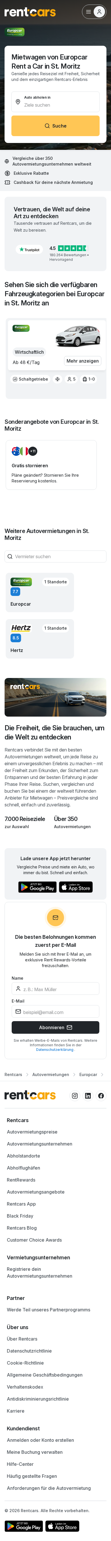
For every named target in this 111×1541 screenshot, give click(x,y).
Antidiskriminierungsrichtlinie (38, 1399)
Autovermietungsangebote (36, 1192)
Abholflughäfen (23, 1168)
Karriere (15, 1411)
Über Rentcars (22, 1339)
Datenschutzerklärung (55, 1049)
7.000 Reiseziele (25, 819)
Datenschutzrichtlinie (29, 1351)
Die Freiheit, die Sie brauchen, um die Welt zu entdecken (54, 732)
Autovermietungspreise (32, 1132)
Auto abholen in (37, 97)
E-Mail (18, 1001)
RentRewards (21, 1180)
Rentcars (13, 1074)
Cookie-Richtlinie (25, 1363)
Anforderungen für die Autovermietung (49, 1488)
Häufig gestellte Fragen (32, 1476)
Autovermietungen (72, 826)
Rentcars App (21, 1204)
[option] (30, 379)
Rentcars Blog (22, 1228)
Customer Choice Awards (34, 1240)
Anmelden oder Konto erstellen (40, 1440)
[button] (29, 249)
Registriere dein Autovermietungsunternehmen (39, 1272)
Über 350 (65, 819)
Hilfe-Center (20, 1464)
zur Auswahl (17, 826)
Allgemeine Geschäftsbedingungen (45, 1375)
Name (17, 978)
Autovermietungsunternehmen (39, 1144)
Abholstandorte (23, 1156)
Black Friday (20, 1216)
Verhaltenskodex (25, 1387)
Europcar (88, 1074)
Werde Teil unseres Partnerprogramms (48, 1310)
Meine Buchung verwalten (35, 1452)
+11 (32, 451)
